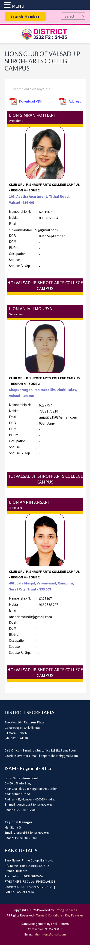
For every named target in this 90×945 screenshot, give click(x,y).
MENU (18, 6)
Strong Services (66, 910)
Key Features (74, 915)
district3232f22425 (45, 34)
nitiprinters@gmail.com (50, 934)
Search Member (25, 16)
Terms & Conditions (49, 915)
